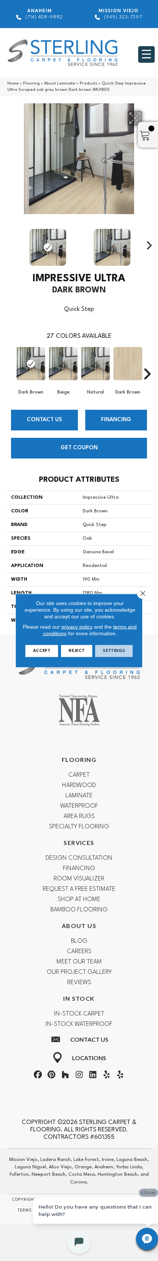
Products (88, 84)
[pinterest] (51, 1076)
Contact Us (44, 420)
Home (13, 84)
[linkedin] (93, 1076)
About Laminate (59, 84)
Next (147, 243)
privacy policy (77, 627)
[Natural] (95, 363)
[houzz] (65, 1076)
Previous (11, 243)
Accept (42, 651)
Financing (116, 420)
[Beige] (63, 363)
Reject (77, 651)
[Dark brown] (31, 363)
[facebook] (38, 1076)
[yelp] (106, 1076)
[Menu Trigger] (146, 54)
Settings (114, 651)
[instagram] (79, 1076)
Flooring (31, 84)
